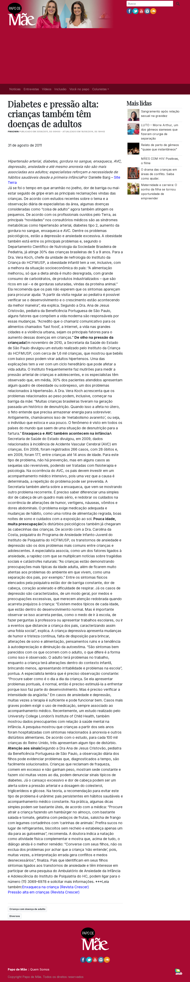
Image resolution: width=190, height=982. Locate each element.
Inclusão (60, 89)
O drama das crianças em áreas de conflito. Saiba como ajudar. (159, 174)
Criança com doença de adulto (27, 909)
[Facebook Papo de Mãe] (129, 11)
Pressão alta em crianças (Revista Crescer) (44, 892)
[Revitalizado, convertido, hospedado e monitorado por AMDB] (178, 971)
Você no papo (79, 89)
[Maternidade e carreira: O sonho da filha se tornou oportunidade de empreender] (133, 188)
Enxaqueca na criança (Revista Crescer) (55, 887)
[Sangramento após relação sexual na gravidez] (133, 115)
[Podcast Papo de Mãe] (153, 11)
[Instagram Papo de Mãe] (147, 11)
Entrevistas (31, 89)
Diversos (14, 916)
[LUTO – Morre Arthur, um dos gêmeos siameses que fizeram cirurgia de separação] (133, 128)
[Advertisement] (95, 56)
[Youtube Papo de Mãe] (141, 11)
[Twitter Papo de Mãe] (135, 11)
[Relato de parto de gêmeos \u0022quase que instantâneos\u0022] (133, 148)
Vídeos (46, 89)
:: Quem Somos (38, 969)
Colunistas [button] (99, 89)
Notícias (15, 89)
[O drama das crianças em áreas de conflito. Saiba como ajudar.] (133, 173)
